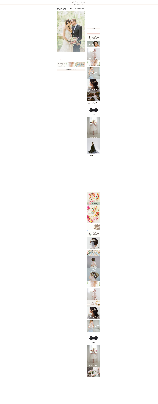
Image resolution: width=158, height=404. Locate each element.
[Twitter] (60, 59)
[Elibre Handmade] (93, 303)
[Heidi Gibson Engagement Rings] (93, 227)
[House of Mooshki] (93, 54)
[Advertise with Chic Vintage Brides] (61, 64)
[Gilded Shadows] (93, 85)
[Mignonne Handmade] (71, 64)
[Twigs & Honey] (93, 274)
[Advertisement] (93, 22)
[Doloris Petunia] (93, 262)
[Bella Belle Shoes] (80, 64)
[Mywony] (93, 73)
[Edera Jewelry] (93, 44)
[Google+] (62, 59)
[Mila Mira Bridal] (93, 372)
